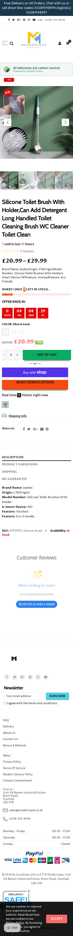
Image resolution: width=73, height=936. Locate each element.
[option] (36, 122)
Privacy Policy (12, 762)
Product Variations (20, 464)
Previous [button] (7, 122)
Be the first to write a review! (36, 604)
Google (35, 429)
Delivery (8, 726)
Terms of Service (14, 768)
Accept (56, 919)
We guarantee (14, 479)
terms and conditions (42, 703)
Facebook (24, 429)
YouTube (46, 677)
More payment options (35, 382)
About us (9, 733)
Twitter (29, 429)
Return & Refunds (14, 745)
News (6, 755)
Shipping (9, 472)
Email (42, 429)
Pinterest (47, 429)
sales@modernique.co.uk (26, 810)
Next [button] (65, 122)
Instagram (38, 677)
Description (13, 457)
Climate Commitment (17, 780)
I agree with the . (32, 703)
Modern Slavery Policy (18, 774)
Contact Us (10, 739)
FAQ (6, 720)
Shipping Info (18, 416)
